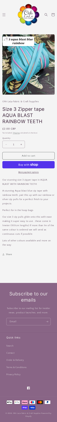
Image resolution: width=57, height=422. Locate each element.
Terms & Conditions (16, 367)
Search (10, 346)
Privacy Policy (13, 374)
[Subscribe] (47, 321)
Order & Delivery (15, 360)
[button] (3, 14)
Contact (10, 353)
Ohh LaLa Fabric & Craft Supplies (27, 413)
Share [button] (9, 254)
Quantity (6, 138)
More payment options (28, 172)
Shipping (16, 133)
